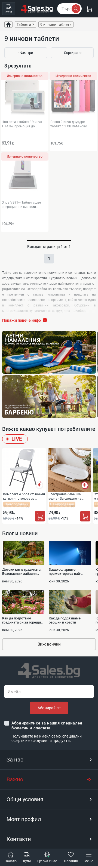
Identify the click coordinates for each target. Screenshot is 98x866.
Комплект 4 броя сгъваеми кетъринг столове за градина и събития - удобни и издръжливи (24, 496)
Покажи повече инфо (21, 320)
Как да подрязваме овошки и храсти (65, 620)
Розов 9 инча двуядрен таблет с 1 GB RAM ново (68, 124)
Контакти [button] (19, 839)
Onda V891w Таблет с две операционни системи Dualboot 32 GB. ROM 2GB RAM (25, 204)
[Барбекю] (49, 396)
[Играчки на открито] (49, 352)
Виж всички (49, 644)
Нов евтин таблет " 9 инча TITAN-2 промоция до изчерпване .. (22, 124)
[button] (49, 759)
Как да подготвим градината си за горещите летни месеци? (23, 620)
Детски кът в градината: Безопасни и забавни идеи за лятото (21, 571)
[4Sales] (36, 8)
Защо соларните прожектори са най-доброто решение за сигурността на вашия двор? (66, 571)
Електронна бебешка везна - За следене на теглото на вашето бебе (66, 496)
